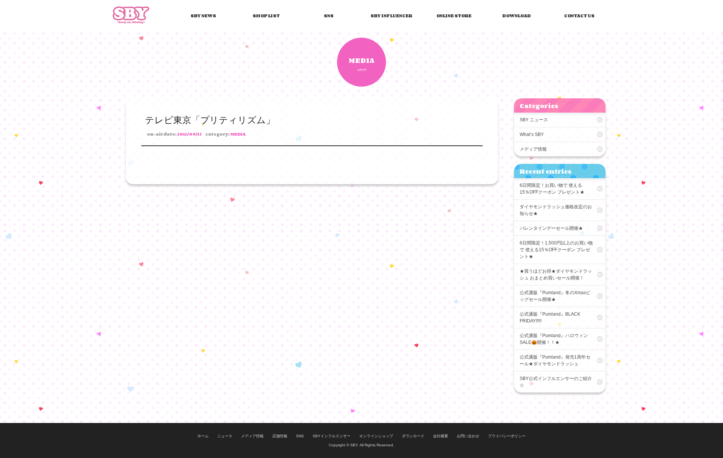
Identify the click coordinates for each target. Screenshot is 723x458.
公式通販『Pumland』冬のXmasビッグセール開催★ (555, 296)
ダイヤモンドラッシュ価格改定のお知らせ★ (556, 210)
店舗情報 (279, 436)
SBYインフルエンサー (332, 436)
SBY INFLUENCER (391, 15)
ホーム (203, 436)
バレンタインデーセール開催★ (551, 228)
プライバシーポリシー (507, 436)
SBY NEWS (203, 15)
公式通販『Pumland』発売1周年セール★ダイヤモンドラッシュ (555, 360)
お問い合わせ (468, 436)
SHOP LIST (266, 15)
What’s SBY (532, 134)
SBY (131, 15)
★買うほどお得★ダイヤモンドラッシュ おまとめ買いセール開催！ (556, 275)
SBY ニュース (534, 119)
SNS (329, 15)
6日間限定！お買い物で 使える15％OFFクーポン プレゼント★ (552, 189)
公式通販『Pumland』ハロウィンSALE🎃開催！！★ (554, 339)
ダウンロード (413, 436)
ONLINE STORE (453, 15)
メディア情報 (533, 149)
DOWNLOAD (516, 15)
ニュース (224, 436)
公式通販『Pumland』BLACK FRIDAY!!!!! (550, 317)
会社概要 (440, 436)
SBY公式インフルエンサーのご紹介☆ (556, 382)
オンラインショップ (376, 436)
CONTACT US (579, 15)
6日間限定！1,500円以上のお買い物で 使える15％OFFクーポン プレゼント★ (556, 249)
